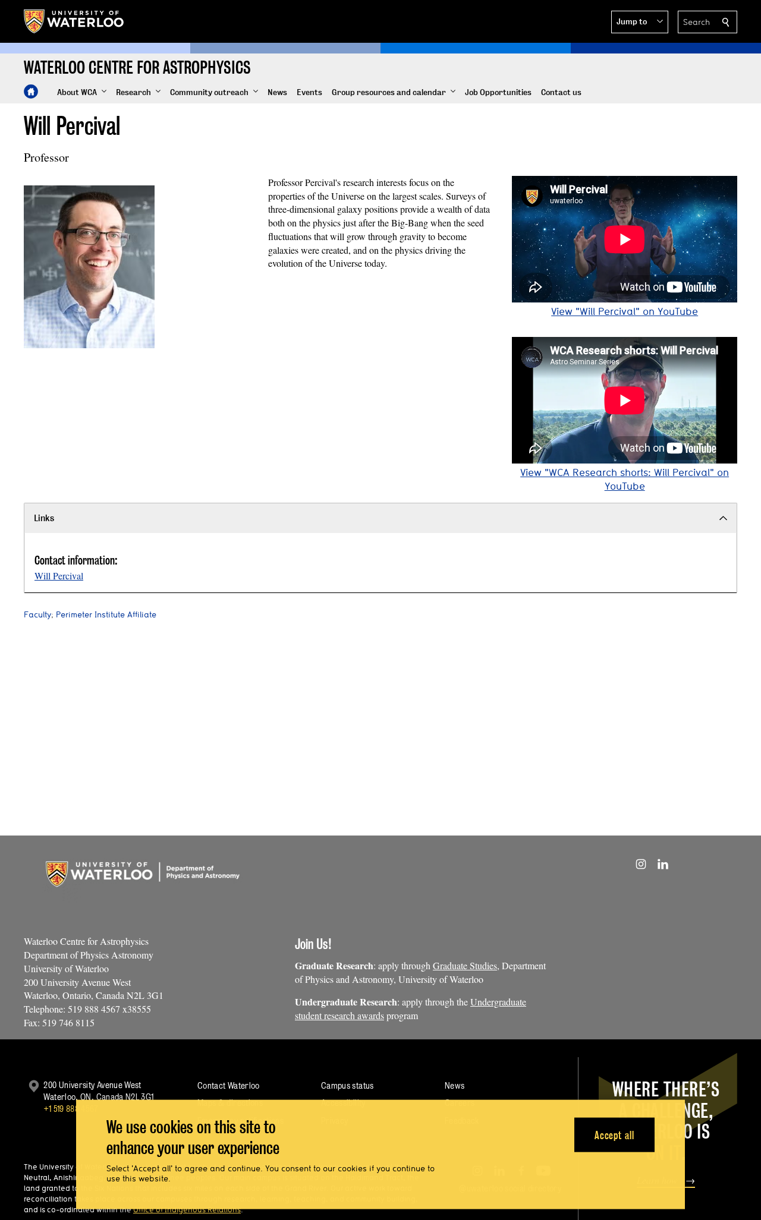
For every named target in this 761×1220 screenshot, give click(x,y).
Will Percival (58, 575)
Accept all (614, 1134)
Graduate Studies (465, 965)
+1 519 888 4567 (70, 1109)
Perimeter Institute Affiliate (106, 614)
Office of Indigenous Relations (187, 1209)
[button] (640, 22)
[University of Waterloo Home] (74, 21)
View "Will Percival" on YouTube (624, 311)
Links (44, 518)
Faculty (37, 614)
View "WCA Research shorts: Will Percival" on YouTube (624, 479)
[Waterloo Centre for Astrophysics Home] (31, 91)
